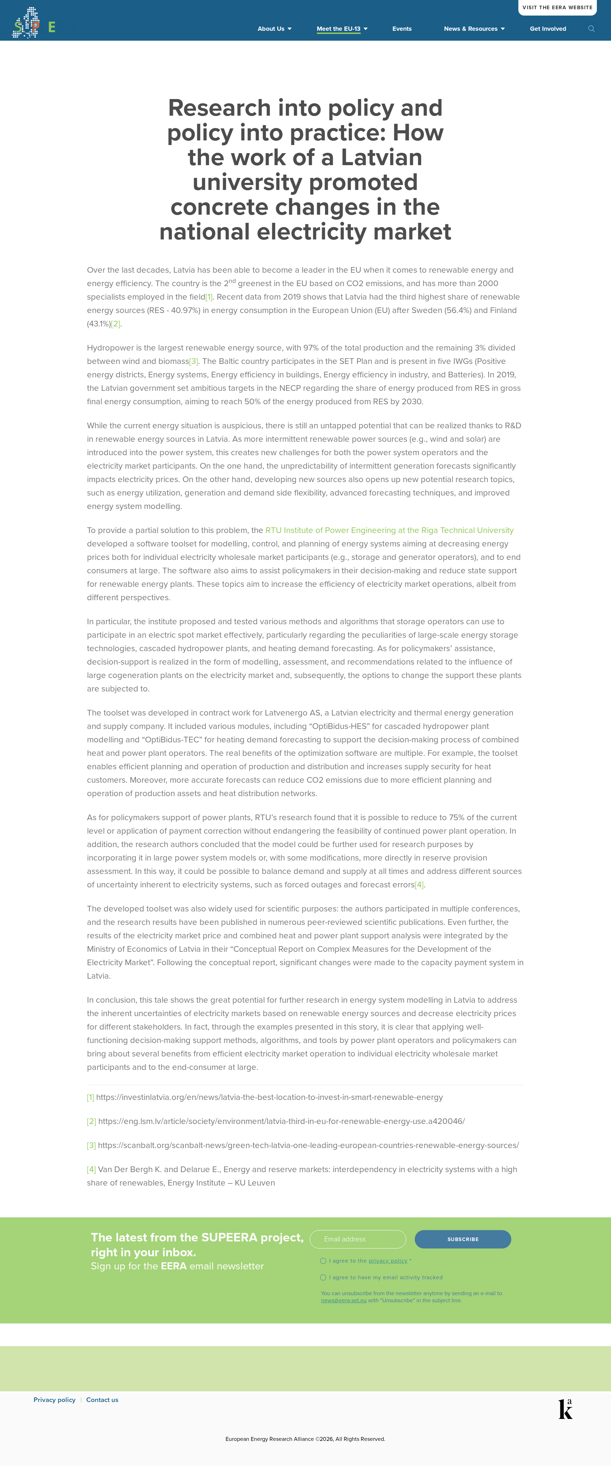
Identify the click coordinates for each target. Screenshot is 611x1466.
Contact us (102, 1400)
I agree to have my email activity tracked (386, 1277)
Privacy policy (55, 1400)
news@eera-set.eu (344, 1300)
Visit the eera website (558, 8)
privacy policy (388, 1260)
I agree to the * (370, 1260)
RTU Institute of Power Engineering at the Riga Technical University (390, 530)
